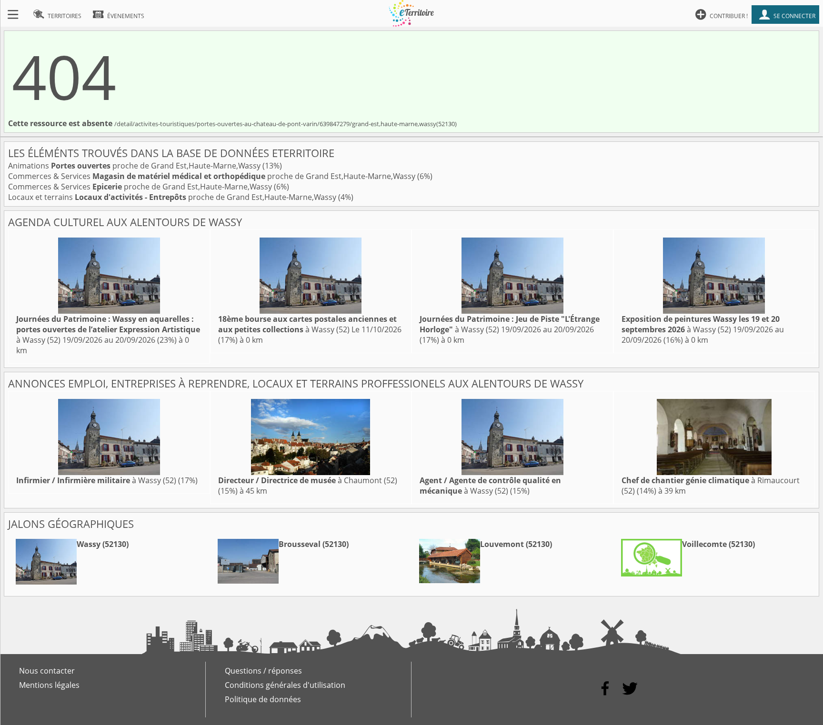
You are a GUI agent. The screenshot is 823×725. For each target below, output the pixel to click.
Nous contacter (47, 670)
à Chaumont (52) (307, 480)
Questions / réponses (263, 670)
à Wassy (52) (108, 329)
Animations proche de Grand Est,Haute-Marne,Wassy (135, 165)
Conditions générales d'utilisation (285, 685)
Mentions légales (49, 685)
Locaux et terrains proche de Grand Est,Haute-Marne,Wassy (173, 197)
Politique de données (263, 699)
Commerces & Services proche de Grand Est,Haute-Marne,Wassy (212, 176)
